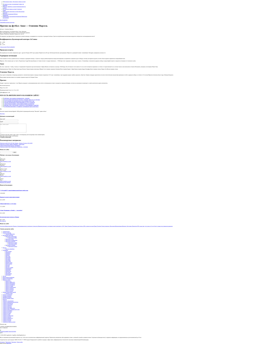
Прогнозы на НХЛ (12, 246)
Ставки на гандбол (7, 312)
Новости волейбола (10, 284)
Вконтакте (8, 343)
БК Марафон (8, 268)
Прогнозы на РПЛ (12, 244)
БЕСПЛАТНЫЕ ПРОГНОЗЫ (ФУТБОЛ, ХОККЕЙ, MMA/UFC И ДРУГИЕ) (22, 99)
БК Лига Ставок (9, 267)
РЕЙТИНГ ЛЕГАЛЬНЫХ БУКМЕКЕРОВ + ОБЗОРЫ (16, 98)
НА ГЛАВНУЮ (3, 20)
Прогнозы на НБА (12, 237)
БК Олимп (8, 272)
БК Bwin (8, 255)
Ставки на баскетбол (8, 304)
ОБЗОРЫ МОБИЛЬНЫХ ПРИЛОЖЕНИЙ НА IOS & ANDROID (19, 102)
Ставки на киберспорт (8, 315)
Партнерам (8, 342)
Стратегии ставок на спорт (9, 321)
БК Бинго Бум (9, 262)
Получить (2, 113)
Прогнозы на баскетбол (11, 236)
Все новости (3, 221)
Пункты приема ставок (8, 298)
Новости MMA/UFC (10, 282)
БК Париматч (9, 273)
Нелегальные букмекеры (8, 277)
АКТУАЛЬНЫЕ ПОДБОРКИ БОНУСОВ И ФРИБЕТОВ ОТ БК (19, 101)
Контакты (14, 342)
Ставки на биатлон (7, 307)
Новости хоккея (9, 291)
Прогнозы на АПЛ (12, 242)
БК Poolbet (8, 257)
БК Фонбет (8, 274)
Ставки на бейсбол (7, 305)
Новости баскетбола (10, 283)
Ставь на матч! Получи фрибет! (7, 47)
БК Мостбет (8, 271)
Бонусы (4, 247)
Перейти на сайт (7, 161)
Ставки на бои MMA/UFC (9, 308)
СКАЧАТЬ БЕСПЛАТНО (8, 331)
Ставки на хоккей (7, 320)
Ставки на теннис (7, 317)
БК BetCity (8, 252)
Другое (4, 276)
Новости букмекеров (8, 278)
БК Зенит (8, 265)
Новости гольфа (9, 286)
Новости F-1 (8, 281)
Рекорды (5, 299)
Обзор (1, 161)
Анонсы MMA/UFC (10, 234)
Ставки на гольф (7, 313)
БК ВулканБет (9, 263)
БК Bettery (8, 253)
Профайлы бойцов (7, 297)
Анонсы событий (7, 232)
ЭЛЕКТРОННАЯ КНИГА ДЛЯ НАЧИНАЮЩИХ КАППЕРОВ (19, 104)
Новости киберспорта (11, 287)
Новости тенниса (10, 288)
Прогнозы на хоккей (10, 245)
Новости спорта (6, 279)
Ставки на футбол (7, 319)
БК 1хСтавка (9, 251)
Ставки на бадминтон (8, 303)
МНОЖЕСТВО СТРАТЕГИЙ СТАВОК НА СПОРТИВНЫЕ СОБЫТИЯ (21, 105)
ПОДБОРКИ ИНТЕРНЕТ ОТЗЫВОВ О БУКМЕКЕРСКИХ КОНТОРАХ (21, 106)
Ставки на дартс (6, 314)
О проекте (2, 342)
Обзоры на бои (9, 293)
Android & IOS (6, 231)
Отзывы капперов (7, 296)
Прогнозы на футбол (10, 241)
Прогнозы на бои (10, 239)
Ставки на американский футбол (10, 302)
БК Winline (8, 260)
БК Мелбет (8, 270)
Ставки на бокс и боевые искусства (11, 309)
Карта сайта (20, 342)
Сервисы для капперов (8, 300)
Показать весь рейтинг (5, 182)
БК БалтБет (8, 261)
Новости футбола (10, 289)
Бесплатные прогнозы (8, 235)
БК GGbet (8, 256)
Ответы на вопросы (7, 294)
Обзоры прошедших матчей (9, 292)
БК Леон (8, 266)
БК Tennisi (8, 258)
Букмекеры (5, 250)
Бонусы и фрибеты (10, 249)
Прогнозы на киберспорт (11, 240)
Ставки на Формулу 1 (8, 318)
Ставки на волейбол (7, 310)
